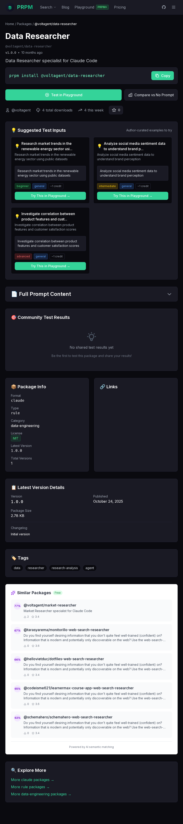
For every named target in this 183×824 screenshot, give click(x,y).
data (17, 568)
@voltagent (21, 110)
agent (89, 568)
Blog (65, 7)
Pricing (120, 7)
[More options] (174, 7)
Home (9, 24)
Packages (24, 24)
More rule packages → (30, 787)
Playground (91, 7)
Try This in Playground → (50, 196)
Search (46, 7)
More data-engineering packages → (41, 794)
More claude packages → (32, 779)
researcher (36, 568)
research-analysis (65, 568)
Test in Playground (66, 95)
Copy (165, 75)
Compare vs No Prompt (154, 95)
